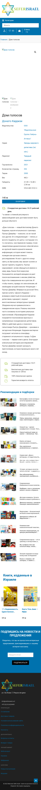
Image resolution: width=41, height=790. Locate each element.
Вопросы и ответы (7, 738)
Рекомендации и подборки (17, 392)
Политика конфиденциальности (12, 725)
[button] (35, 52)
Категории (9, 20)
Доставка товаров (7, 716)
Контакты (4, 730)
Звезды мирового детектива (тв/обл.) (31, 147)
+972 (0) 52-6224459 (8, 704)
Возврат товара (6, 743)
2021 (26, 165)
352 (25, 169)
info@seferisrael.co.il (8, 701)
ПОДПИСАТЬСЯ (20, 663)
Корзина (4, 756)
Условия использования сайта (12, 721)
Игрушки (4, 773)
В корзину (20, 201)
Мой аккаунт (5, 751)
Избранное (5, 760)
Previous (2, 599)
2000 (26, 173)
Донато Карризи (12, 121)
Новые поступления (8, 769)
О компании (5, 711)
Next (38, 599)
